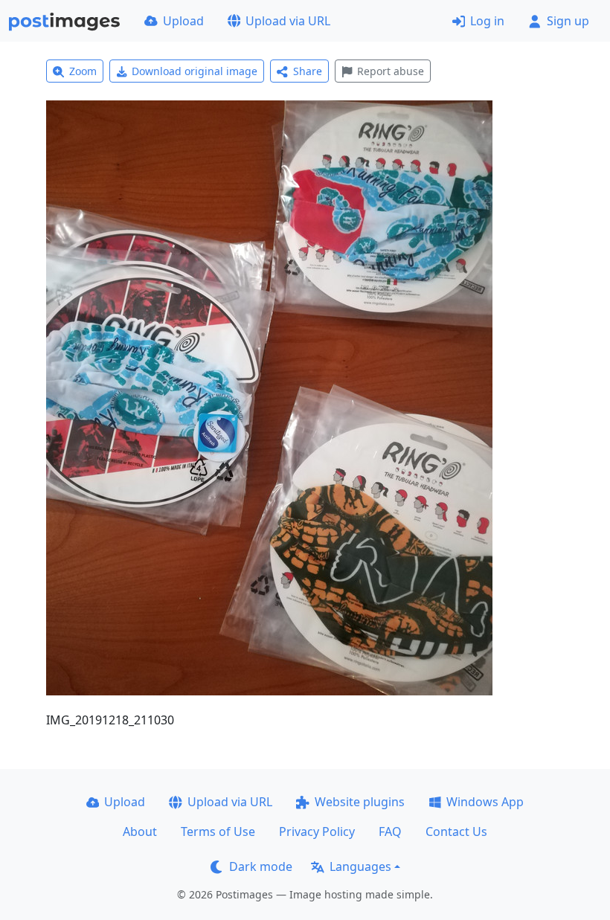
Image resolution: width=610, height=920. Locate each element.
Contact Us (456, 831)
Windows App (485, 802)
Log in (487, 21)
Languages (360, 866)
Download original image (194, 71)
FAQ (390, 831)
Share (307, 71)
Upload (183, 21)
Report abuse (390, 71)
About (140, 831)
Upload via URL (287, 21)
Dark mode (260, 866)
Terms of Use (218, 831)
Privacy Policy (317, 831)
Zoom (83, 71)
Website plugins (360, 802)
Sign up (568, 21)
